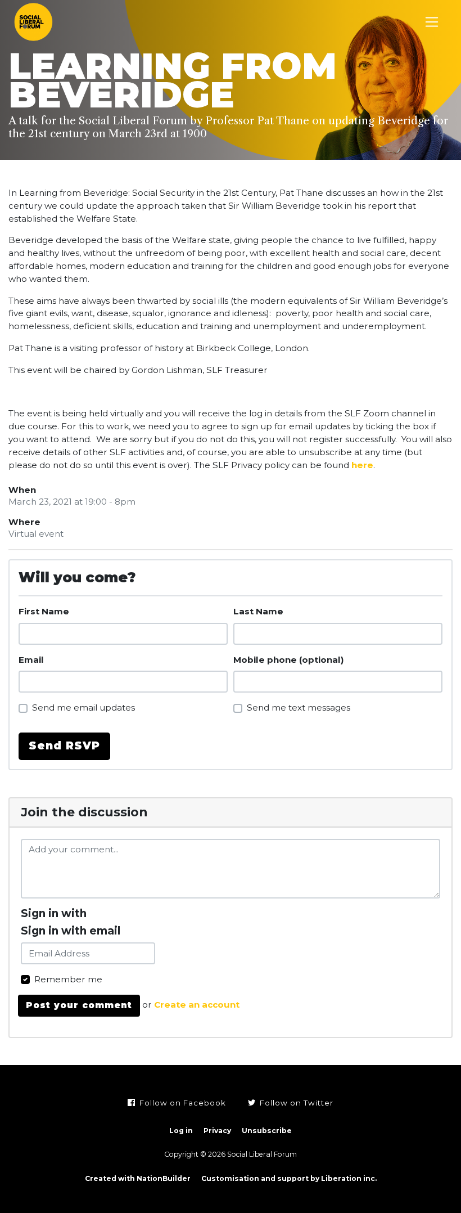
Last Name (258, 611)
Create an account (196, 1005)
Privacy (217, 1130)
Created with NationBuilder (138, 1178)
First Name (44, 611)
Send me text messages (298, 707)
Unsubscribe (267, 1130)
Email (31, 659)
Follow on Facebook (181, 1102)
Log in (181, 1130)
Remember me (68, 979)
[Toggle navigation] (432, 22)
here (362, 465)
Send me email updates (83, 707)
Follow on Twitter (295, 1102)
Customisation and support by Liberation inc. (289, 1178)
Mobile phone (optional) (288, 659)
